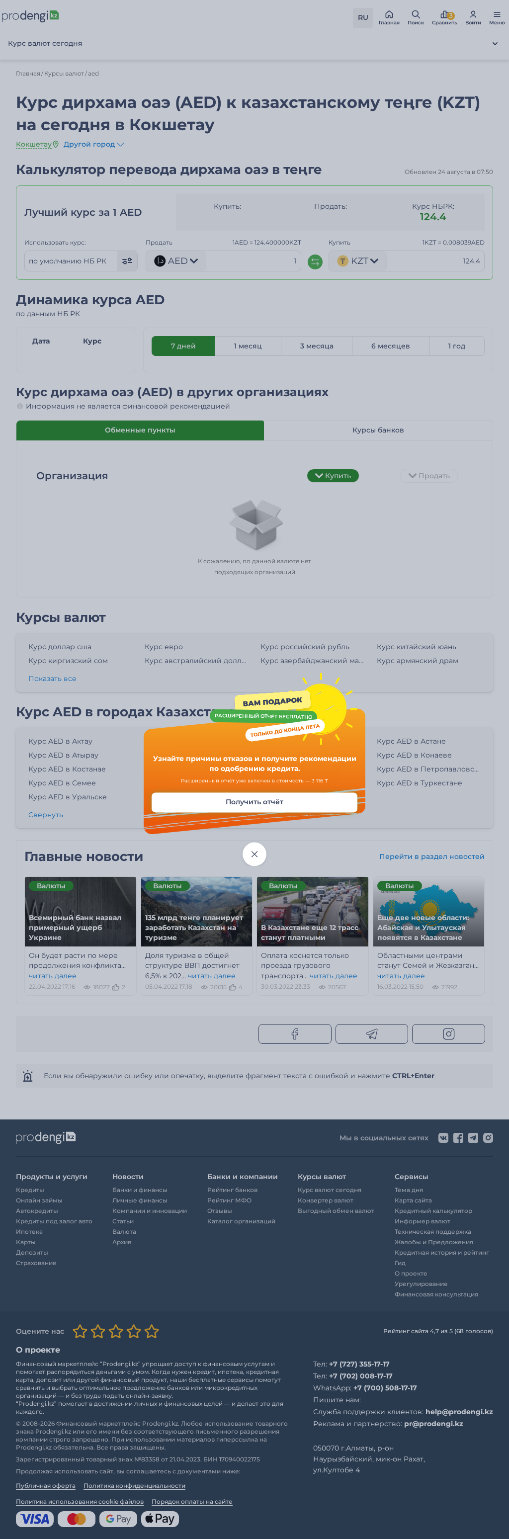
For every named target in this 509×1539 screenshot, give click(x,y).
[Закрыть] (254, 854)
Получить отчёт (254, 802)
